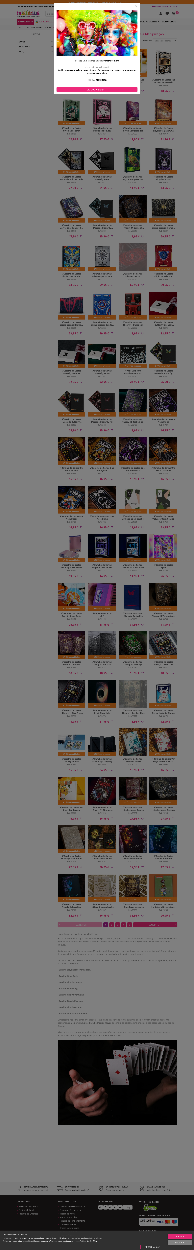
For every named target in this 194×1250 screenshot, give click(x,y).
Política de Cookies (88, 1241)
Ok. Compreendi (95, 89)
